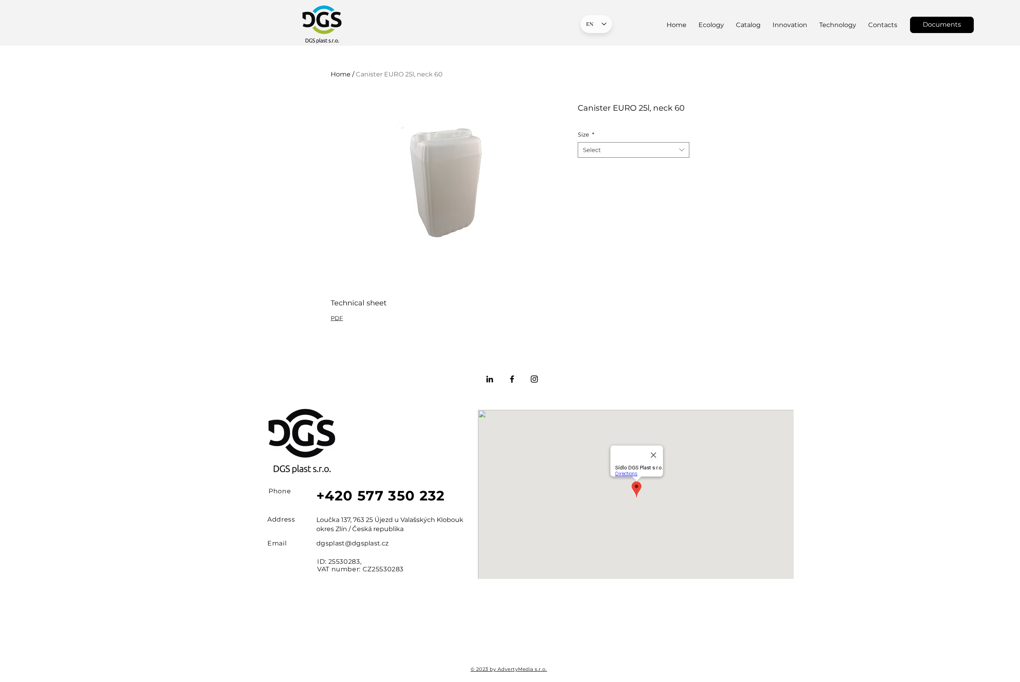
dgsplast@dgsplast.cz (352, 543)
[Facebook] (512, 379)
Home (341, 74)
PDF (337, 318)
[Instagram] (534, 379)
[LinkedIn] (489, 379)
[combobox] (633, 150)
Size (586, 134)
